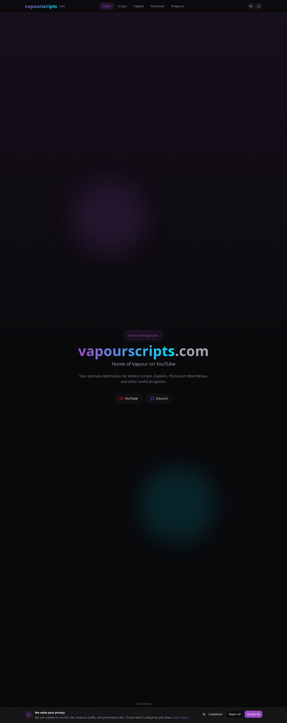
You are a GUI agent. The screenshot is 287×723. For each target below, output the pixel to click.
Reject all (235, 714)
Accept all (253, 714)
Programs (177, 6)
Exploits (139, 6)
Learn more (179, 717)
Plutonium (157, 6)
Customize (215, 714)
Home (107, 6)
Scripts (122, 6)
